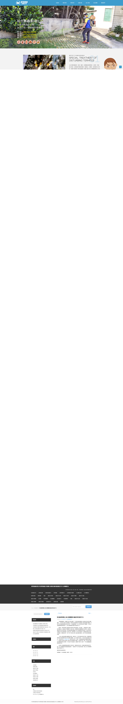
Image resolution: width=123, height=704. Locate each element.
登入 (34, 689)
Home (32, 608)
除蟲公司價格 (33, 601)
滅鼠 (44, 595)
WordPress (89, 701)
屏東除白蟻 (33, 595)
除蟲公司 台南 (77, 598)
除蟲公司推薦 (41, 601)
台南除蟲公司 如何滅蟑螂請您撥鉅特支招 (40, 625)
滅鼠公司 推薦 (73, 595)
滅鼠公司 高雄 (81, 595)
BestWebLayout (82, 701)
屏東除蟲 (39, 595)
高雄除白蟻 (56, 601)
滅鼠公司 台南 (58, 595)
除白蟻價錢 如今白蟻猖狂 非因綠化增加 (40, 623)
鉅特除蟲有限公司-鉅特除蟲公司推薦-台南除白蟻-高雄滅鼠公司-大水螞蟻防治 (50, 586)
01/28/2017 (63, 619)
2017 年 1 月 (35, 652)
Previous (59, 613)
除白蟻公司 (59, 598)
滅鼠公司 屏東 (66, 595)
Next (90, 613)
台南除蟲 (55, 592)
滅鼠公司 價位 (50, 595)
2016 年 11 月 (35, 655)
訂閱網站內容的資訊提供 (37, 691)
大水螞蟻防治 (86, 592)
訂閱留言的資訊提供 (36, 692)
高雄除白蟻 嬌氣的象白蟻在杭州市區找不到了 (41, 630)
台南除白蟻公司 (48, 592)
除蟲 (71, 598)
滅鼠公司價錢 (33, 598)
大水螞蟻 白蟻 (78, 592)
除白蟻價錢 (52, 598)
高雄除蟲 (62, 601)
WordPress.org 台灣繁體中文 (38, 694)
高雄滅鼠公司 (48, 601)
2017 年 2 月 (35, 650)
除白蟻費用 (66, 598)
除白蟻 (40, 598)
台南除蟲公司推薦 (70, 592)
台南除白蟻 (41, 592)
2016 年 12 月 (35, 654)
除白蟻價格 (46, 598)
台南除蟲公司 (62, 592)
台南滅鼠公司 (33, 592)
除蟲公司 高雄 (85, 598)
